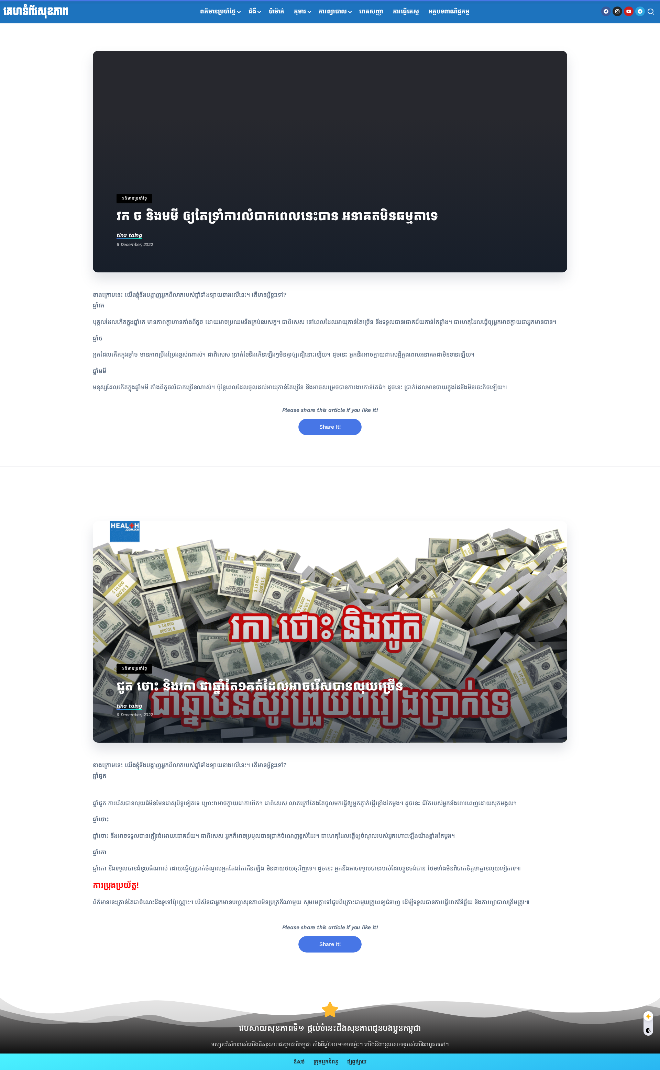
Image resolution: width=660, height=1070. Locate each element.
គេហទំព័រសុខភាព (35, 12)
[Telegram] (640, 11)
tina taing (129, 235)
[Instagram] (617, 11)
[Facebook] (606, 11)
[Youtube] (629, 11)
